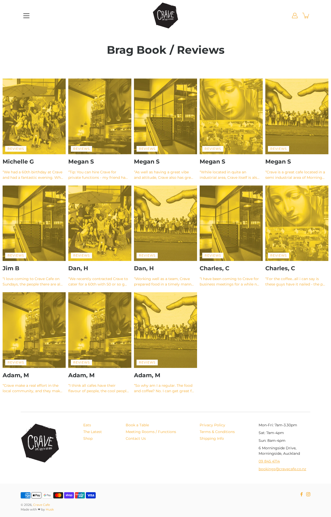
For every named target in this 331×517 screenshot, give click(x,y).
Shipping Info (212, 438)
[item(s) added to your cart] (306, 15)
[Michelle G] (34, 116)
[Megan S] (99, 116)
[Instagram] (308, 494)
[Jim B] (34, 223)
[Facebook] (301, 494)
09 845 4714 (269, 461)
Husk (50, 509)
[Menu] (26, 15)
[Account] (295, 15)
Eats (87, 425)
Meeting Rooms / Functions (151, 431)
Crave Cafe (41, 505)
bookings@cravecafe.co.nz (282, 469)
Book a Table (137, 425)
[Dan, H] (99, 223)
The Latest (92, 431)
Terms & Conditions (217, 431)
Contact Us (136, 438)
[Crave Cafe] (165, 15)
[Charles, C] (231, 223)
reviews (15, 149)
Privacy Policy (212, 425)
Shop (88, 438)
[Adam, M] (34, 330)
